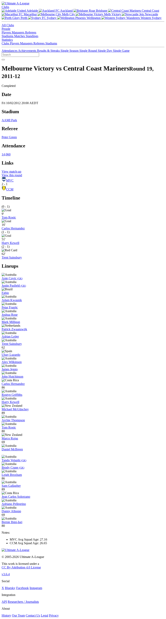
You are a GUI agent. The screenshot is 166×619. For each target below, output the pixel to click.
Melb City (68, 14)
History (6, 615)
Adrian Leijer (10, 336)
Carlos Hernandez (13, 228)
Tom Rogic (9, 217)
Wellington (93, 18)
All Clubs (8, 25)
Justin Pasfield (14, 285)
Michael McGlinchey (15, 409)
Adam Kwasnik (12, 300)
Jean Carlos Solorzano (16, 496)
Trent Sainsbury (12, 257)
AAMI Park (9, 120)
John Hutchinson (12, 376)
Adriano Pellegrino (14, 504)
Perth (24, 18)
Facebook (22, 588)
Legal (44, 615)
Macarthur (30, 14)
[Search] (3, 59)
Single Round (88, 50)
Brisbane (101, 10)
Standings (32, 36)
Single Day (105, 50)
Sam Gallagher (11, 485)
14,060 (6, 154)
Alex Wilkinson (12, 362)
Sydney (51, 18)
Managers (18, 32)
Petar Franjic (10, 307)
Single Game (121, 50)
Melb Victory (112, 14)
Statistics (7, 39)
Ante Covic (12, 278)
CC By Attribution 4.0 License (21, 567)
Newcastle (151, 14)
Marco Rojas (10, 438)
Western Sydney (151, 18)
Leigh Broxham (12, 474)
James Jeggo (10, 369)
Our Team (18, 615)
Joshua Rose (10, 314)
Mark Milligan (11, 322)
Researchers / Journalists (23, 601)
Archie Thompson (13, 420)
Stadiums (8, 36)
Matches (20, 36)
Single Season (70, 50)
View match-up (11, 171)
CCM (9, 189)
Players (7, 32)
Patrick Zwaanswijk (14, 329)
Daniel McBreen (12, 449)
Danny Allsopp (11, 511)
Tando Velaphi (14, 460)
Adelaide (32, 10)
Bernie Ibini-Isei (12, 522)
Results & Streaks (49, 50)
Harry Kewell (10, 243)
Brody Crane (13, 467)
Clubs (5, 7)
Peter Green (9, 137)
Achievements (27, 50)
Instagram (36, 588)
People (6, 29)
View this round (12, 175)
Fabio (5, 293)
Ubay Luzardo (11, 354)
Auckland (66, 10)
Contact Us (33, 615)
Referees (30, 32)
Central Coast (150, 10)
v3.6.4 (6, 574)
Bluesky (10, 588)
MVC (10, 180)
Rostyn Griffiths (12, 394)
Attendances (10, 50)
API (4, 601)
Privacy (54, 615)
